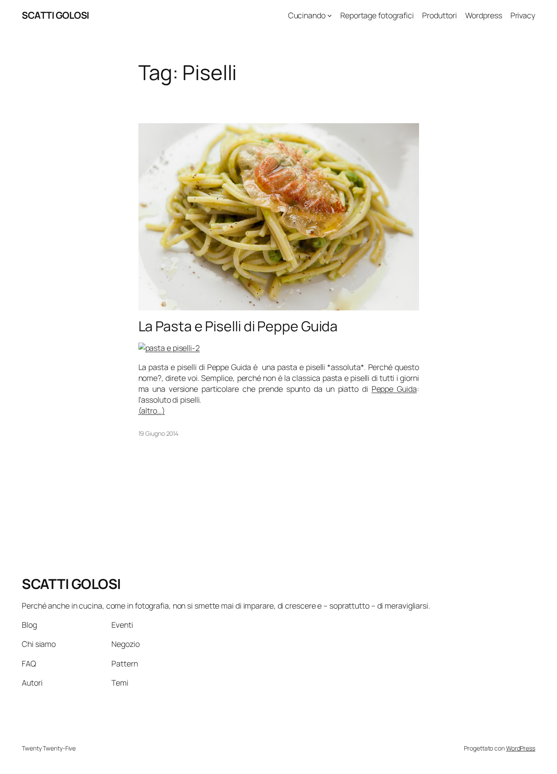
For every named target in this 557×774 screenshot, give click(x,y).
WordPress (520, 748)
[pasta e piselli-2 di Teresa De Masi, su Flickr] (169, 348)
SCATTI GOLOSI (55, 15)
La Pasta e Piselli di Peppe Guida (238, 326)
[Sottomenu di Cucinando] (329, 15)
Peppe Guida (394, 389)
